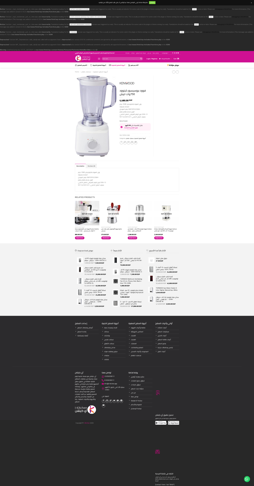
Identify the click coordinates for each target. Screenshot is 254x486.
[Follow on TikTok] (110, 401)
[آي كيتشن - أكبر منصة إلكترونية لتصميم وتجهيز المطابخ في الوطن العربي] (85, 58)
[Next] (178, 222)
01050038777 (109, 376)
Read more (79, 238)
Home (77, 71)
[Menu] (99, 58)
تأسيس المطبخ (82, 65)
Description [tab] (80, 166)
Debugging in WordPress (223, 9)
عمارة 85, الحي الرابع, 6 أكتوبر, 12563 (115, 388)
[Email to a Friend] (128, 142)
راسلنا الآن (152, 2)
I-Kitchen (87, 422)
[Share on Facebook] (121, 142)
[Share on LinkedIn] (135, 142)
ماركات (133, 53)
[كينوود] (127, 83)
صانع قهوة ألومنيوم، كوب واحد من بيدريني (111, 230)
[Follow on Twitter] (176, 53)
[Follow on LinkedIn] (121, 401)
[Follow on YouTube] (178, 53)
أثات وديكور (134, 65)
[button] (247, 479)
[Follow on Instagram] (174, 53)
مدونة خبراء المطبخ (141, 53)
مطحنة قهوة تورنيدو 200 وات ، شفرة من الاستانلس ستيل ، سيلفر (140, 230)
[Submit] (141, 58)
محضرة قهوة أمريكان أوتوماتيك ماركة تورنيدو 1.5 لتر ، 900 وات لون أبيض (165, 230)
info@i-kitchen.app (110, 383)
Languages (165, 53)
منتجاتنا (127, 53)
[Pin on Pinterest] (132, 142)
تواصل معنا (156, 53)
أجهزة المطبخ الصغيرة (118, 65)
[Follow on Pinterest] (117, 401)
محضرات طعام (86, 71)
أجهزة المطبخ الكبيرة (99, 65)
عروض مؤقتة (174, 65)
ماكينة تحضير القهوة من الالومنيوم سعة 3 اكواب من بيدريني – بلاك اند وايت (87, 230)
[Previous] (75, 222)
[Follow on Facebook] (172, 53)
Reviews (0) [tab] (91, 166)
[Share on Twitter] (125, 142)
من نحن (149, 53)
